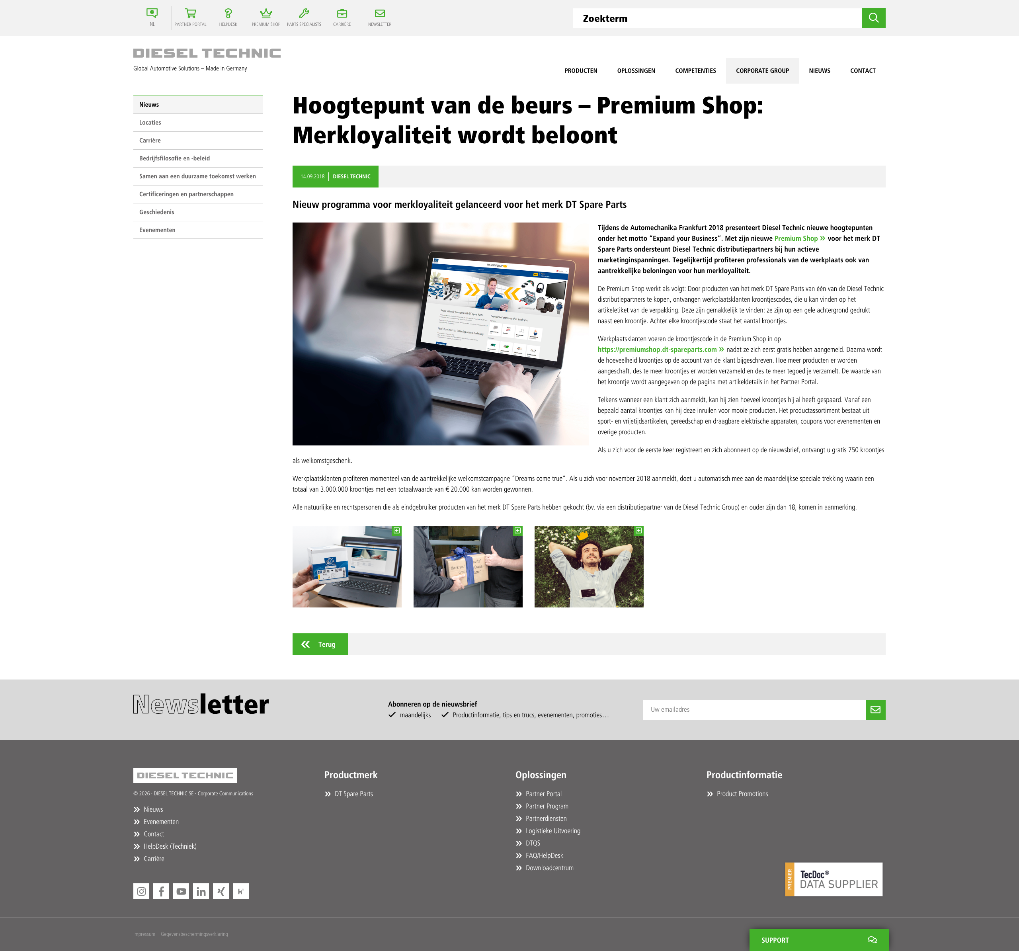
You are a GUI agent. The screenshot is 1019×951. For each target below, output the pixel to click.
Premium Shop (796, 238)
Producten (580, 70)
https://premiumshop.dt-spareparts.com (657, 349)
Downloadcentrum (549, 867)
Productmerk (351, 775)
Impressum (144, 934)
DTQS (532, 843)
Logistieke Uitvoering (552, 830)
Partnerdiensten (545, 818)
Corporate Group (762, 70)
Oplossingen (636, 70)
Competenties (695, 70)
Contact (863, 70)
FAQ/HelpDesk (543, 855)
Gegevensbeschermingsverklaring (194, 934)
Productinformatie (745, 775)
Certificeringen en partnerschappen (186, 194)
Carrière (150, 140)
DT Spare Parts (353, 793)
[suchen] (874, 18)
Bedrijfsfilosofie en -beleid (174, 158)
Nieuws (819, 70)
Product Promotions (741, 793)
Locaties (150, 122)
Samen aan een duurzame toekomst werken (197, 176)
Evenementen (157, 230)
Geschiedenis (156, 212)
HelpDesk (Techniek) (169, 846)
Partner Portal (543, 793)
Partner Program (546, 806)
